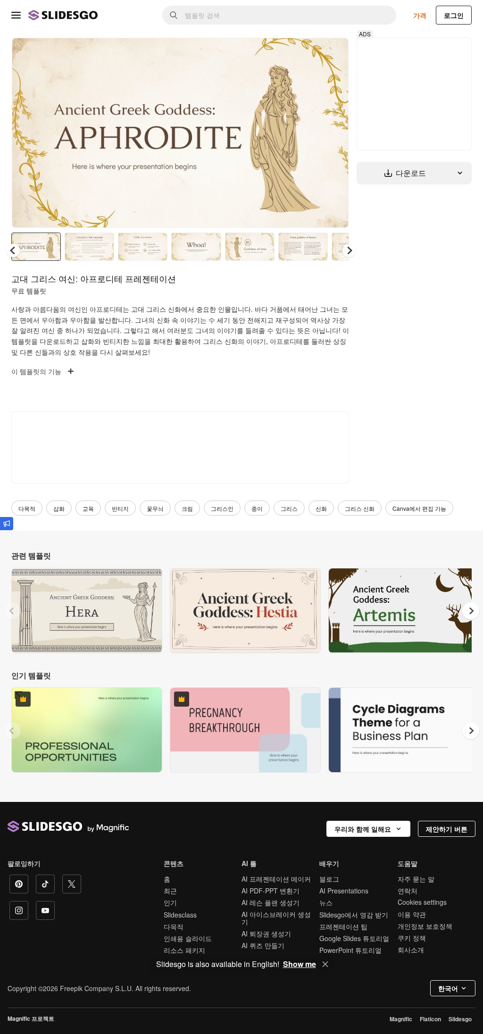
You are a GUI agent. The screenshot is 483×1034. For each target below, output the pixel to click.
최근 (170, 890)
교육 (88, 508)
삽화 (59, 508)
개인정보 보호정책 (425, 926)
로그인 (454, 15)
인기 (170, 902)
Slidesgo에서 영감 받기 (353, 914)
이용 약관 (412, 914)
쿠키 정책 (412, 938)
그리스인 (222, 508)
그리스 (289, 508)
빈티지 (120, 508)
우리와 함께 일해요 (362, 829)
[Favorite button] (308, 52)
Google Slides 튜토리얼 (354, 938)
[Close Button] (325, 964)
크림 (187, 508)
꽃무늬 (155, 508)
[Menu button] (16, 15)
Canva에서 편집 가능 (419, 508)
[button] (349, 250)
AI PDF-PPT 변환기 (271, 890)
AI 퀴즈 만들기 (263, 945)
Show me (299, 964)
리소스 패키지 (184, 950)
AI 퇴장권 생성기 (266, 933)
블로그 (329, 879)
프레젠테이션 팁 (343, 926)
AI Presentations (343, 890)
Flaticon (430, 1019)
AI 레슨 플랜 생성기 (271, 902)
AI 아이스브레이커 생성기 (276, 918)
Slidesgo (460, 1019)
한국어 (448, 988)
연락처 (407, 890)
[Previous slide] (12, 610)
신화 (321, 508)
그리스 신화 (360, 508)
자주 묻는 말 (416, 879)
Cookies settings (422, 902)
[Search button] (173, 15)
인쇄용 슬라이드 (188, 938)
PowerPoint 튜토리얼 (350, 950)
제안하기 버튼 (446, 829)
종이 (257, 508)
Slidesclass (180, 914)
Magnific (401, 1019)
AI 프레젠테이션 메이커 (276, 879)
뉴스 (326, 902)
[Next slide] (334, 132)
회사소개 (411, 949)
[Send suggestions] (6, 523)
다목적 (26, 508)
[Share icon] (332, 52)
